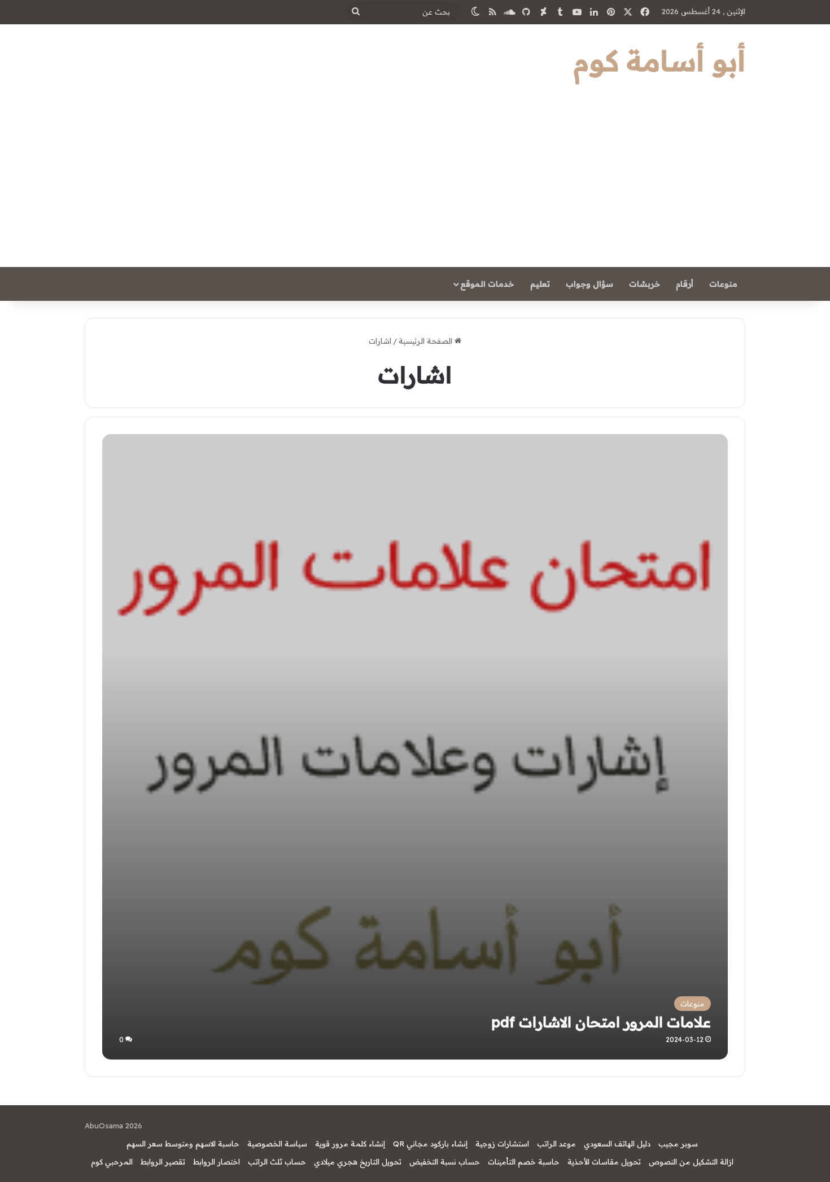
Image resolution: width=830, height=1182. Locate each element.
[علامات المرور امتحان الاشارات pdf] (414, 746)
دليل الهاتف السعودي (617, 1143)
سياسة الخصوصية (277, 1143)
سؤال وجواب (589, 284)
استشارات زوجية (502, 1143)
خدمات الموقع (487, 284)
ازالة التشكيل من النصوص (691, 1161)
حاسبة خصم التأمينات (524, 1161)
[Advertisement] (415, 182)
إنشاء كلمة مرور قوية (350, 1143)
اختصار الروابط (216, 1161)
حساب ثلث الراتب (277, 1161)
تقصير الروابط (163, 1161)
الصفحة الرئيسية (427, 340)
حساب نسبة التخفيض (444, 1161)
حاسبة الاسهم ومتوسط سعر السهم (182, 1143)
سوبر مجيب (678, 1143)
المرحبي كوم (112, 1161)
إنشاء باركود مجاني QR (430, 1143)
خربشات (644, 284)
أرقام (684, 284)
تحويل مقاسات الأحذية (604, 1161)
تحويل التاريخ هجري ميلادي (357, 1161)
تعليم (540, 284)
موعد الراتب (556, 1143)
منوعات (723, 284)
